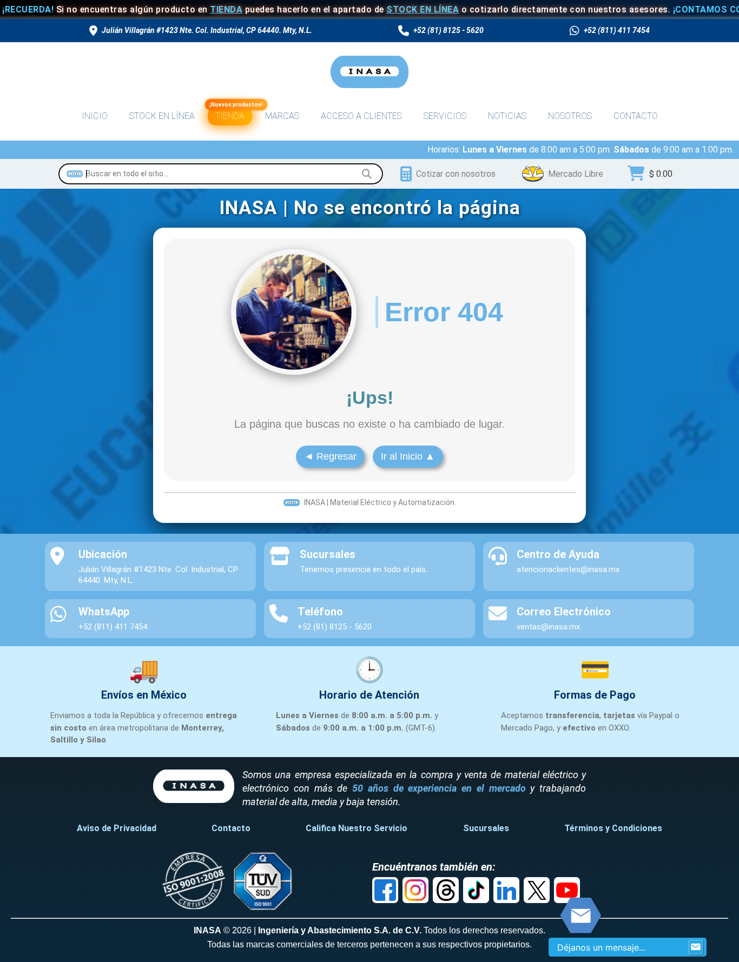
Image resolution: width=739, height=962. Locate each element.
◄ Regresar (330, 456)
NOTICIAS (507, 116)
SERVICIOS (445, 116)
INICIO (95, 116)
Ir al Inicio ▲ (408, 456)
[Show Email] (696, 947)
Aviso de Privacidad (116, 828)
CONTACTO (635, 116)
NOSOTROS (570, 116)
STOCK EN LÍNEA (393, 9)
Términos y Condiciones (613, 828)
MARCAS (282, 116)
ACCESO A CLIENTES (361, 116)
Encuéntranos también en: (434, 866)
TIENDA (197, 9)
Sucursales (486, 828)
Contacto (231, 828)
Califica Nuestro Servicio (356, 828)
